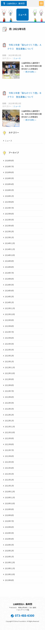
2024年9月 (9, 261)
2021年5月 (9, 462)
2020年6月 (9, 527)
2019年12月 (10, 562)
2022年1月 (9, 420)
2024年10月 (10, 255)
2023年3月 (9, 349)
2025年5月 (9, 219)
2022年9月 (9, 379)
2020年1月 (9, 556)
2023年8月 (9, 326)
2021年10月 (10, 432)
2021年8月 (9, 444)
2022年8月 (9, 385)
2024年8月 (9, 267)
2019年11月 (10, 568)
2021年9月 (9, 438)
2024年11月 (10, 249)
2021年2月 (9, 479)
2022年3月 (9, 408)
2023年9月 (9, 320)
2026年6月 (9, 172)
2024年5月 (9, 284)
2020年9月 (9, 509)
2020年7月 (9, 521)
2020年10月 (10, 503)
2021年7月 (9, 450)
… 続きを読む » (28, 71)
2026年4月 (9, 184)
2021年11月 (10, 426)
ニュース (17, 58)
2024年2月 (9, 296)
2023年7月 (9, 332)
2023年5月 (9, 343)
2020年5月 (9, 533)
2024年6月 (9, 278)
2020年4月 (9, 538)
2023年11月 (10, 308)
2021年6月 (9, 456)
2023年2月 (9, 355)
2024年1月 (9, 302)
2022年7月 (9, 391)
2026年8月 (9, 160)
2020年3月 (9, 544)
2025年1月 (9, 237)
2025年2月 (9, 231)
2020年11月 (10, 497)
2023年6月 (9, 337)
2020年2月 (9, 550)
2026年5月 (9, 178)
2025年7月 (9, 207)
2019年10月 (10, 574)
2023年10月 (10, 314)
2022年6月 (9, 397)
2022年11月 (10, 367)
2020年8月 (9, 515)
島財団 (15, 3)
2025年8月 (9, 201)
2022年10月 (10, 373)
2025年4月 (9, 225)
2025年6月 (9, 213)
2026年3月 (9, 190)
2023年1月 (9, 361)
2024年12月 (10, 243)
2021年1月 (9, 485)
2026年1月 (9, 196)
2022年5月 (9, 402)
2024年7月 (9, 272)
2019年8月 (9, 580)
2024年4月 (9, 290)
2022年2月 (9, 414)
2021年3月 (9, 473)
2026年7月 (9, 166)
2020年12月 (10, 491)
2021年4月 (9, 468)
